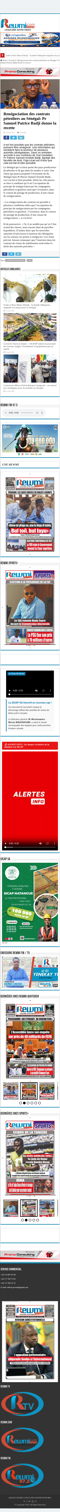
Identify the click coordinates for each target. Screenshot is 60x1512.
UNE (29, 260)
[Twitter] (29, 1501)
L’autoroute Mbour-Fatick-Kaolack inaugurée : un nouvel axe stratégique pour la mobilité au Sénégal (29, 386)
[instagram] (35, 1501)
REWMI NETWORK (43, 1498)
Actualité (12, 60)
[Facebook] (27, 1501)
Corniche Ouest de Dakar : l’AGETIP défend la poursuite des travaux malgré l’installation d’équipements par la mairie (29, 346)
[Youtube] (32, 1501)
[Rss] (24, 1501)
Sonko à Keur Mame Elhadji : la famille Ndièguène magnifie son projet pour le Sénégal (26, 306)
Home (4, 60)
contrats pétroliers (15, 260)
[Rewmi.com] (18, 23)
